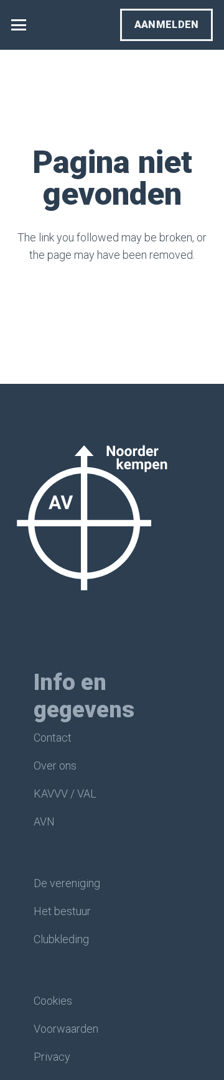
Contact (53, 737)
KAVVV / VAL (65, 793)
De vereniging (67, 883)
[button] (18, 24)
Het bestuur (62, 911)
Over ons (55, 765)
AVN (44, 821)
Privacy (52, 1056)
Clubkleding (61, 939)
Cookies (53, 1000)
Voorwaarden (66, 1028)
